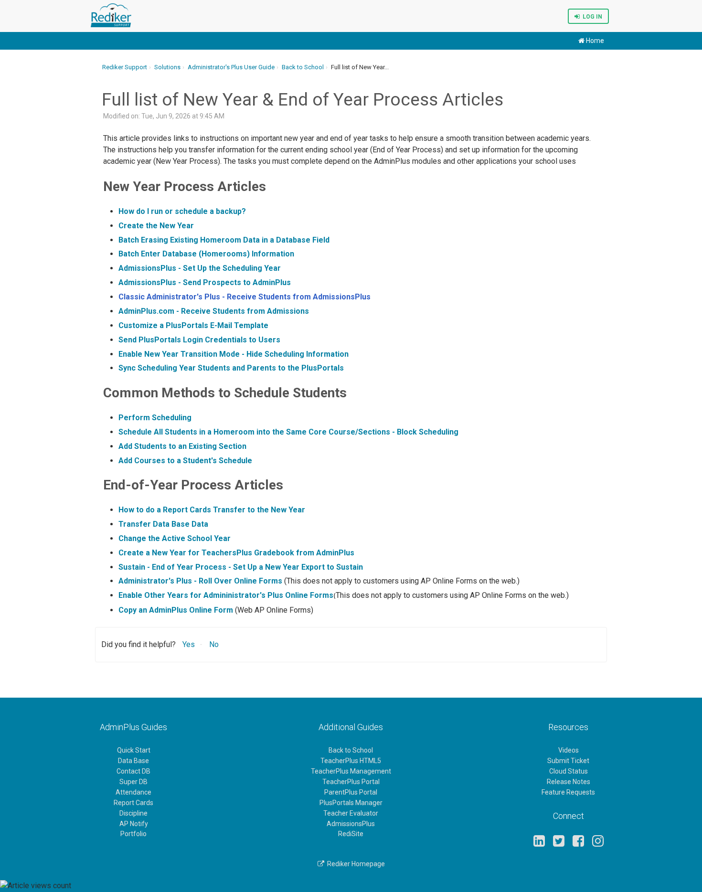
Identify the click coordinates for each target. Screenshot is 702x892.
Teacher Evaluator (350, 813)
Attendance (133, 792)
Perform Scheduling (154, 417)
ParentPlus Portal (350, 792)
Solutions (167, 67)
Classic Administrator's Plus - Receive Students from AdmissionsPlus (244, 296)
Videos (568, 750)
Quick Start (133, 750)
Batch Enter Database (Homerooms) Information (206, 253)
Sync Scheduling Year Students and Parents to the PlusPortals (231, 367)
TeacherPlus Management (351, 771)
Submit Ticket (568, 761)
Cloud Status (568, 771)
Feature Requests (568, 792)
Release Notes (568, 782)
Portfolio (133, 834)
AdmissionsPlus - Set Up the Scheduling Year (199, 268)
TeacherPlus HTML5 (350, 761)
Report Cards (133, 803)
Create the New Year (156, 225)
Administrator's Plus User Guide (231, 67)
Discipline (133, 813)
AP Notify (133, 824)
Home (594, 40)
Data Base (133, 761)
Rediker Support (124, 67)
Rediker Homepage (354, 864)
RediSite (350, 834)
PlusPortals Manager (351, 803)
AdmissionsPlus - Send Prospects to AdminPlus (204, 282)
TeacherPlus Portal (351, 782)
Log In (591, 16)
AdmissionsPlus (351, 824)
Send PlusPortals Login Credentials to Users (199, 339)
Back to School (303, 67)
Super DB (133, 782)
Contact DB (133, 771)
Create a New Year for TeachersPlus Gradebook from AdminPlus (236, 552)
